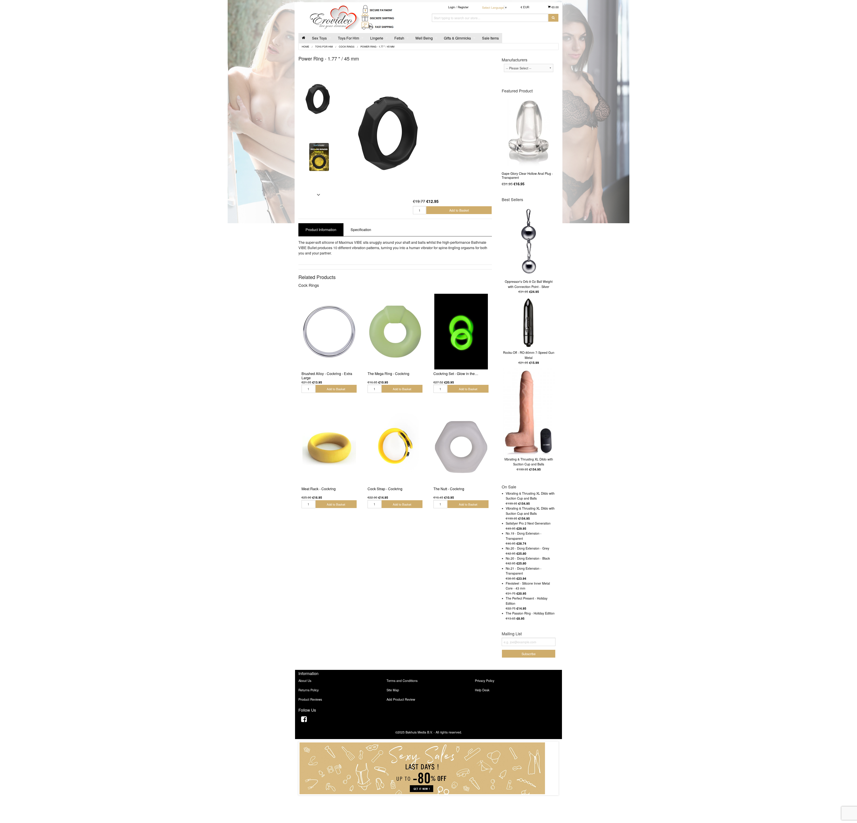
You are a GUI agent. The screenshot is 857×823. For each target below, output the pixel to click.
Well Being (424, 38)
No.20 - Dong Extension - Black (528, 558)
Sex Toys (319, 38)
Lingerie (376, 38)
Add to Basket (459, 210)
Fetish (399, 38)
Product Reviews (310, 699)
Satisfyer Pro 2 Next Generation (528, 523)
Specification (361, 229)
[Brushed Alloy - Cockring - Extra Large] (329, 331)
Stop (429, 799)
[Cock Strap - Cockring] (395, 446)
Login (451, 7)
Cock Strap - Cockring (385, 488)
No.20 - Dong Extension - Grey (527, 548)
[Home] (303, 38)
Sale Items (490, 38)
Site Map (393, 690)
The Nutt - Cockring (448, 488)
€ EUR (525, 7)
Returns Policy (308, 690)
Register (463, 7)
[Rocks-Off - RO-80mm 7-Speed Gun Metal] (528, 323)
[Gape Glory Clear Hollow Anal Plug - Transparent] (528, 132)
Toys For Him (348, 38)
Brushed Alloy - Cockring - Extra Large (327, 375)
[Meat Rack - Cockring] (329, 446)
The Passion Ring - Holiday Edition (530, 613)
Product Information (321, 229)
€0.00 (555, 7)
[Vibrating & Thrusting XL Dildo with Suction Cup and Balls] (528, 412)
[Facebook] (304, 720)
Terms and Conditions (402, 680)
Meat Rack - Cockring (319, 488)
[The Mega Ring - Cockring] (395, 331)
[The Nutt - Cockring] (461, 446)
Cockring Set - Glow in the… (455, 373)
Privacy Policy (484, 680)
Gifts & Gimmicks (457, 38)
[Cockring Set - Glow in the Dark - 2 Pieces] (461, 331)
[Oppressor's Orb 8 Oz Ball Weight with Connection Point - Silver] (528, 241)
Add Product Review (401, 699)
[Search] (553, 18)
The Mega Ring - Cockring (388, 373)
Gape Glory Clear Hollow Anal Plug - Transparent (527, 175)
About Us (304, 680)
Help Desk (482, 690)
